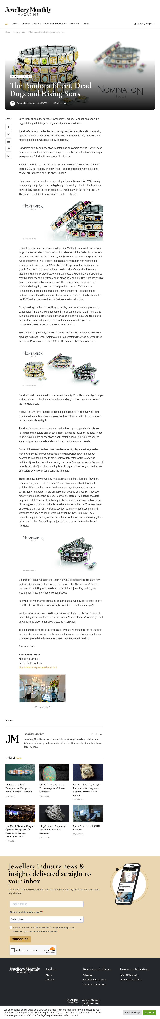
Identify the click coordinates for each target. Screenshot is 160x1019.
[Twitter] (8, 134)
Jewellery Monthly (27, 103)
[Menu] (6, 23)
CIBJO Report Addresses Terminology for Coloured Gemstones (52, 788)
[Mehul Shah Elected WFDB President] (88, 813)
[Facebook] (8, 127)
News (15, 23)
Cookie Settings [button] (132, 1012)
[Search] (135, 23)
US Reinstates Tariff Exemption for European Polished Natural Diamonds (18, 788)
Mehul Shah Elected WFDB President (86, 828)
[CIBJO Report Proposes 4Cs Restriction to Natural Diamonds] (54, 813)
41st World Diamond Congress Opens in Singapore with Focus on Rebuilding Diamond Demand (20, 831)
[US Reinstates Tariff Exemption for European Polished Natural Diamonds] (20, 772)
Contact (86, 23)
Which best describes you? (26, 912)
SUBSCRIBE (20, 939)
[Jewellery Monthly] (28, 11)
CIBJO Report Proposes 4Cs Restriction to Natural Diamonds (53, 830)
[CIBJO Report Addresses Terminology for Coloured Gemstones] (54, 772)
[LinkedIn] (8, 141)
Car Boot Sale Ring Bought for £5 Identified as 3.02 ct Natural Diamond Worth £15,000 (86, 789)
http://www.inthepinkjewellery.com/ (38, 667)
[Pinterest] (8, 149)
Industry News (21, 76)
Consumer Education (54, 23)
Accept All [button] (149, 1012)
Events (26, 23)
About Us (74, 23)
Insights (37, 23)
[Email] (8, 156)
